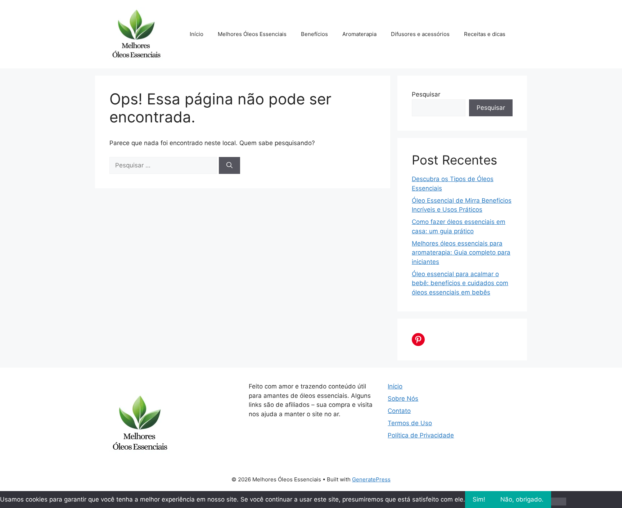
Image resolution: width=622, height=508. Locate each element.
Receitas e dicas (484, 34)
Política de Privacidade (421, 435)
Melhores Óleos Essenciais (252, 34)
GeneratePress (371, 479)
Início (196, 34)
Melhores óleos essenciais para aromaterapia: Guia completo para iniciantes (461, 252)
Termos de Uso (410, 423)
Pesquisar (426, 94)
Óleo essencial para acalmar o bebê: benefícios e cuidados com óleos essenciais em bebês (460, 283)
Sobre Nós (403, 398)
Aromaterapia (359, 34)
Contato (399, 410)
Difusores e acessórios (420, 34)
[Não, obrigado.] (558, 501)
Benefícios (314, 34)
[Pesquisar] (229, 165)
